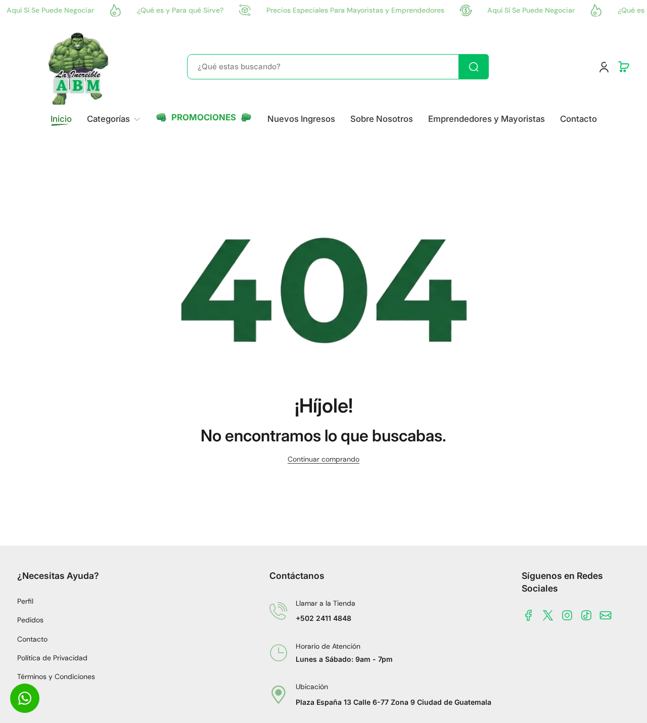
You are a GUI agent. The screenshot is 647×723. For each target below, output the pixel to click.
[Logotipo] (79, 67)
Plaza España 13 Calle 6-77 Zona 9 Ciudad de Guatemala (393, 702)
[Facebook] (529, 615)
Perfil (25, 601)
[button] (624, 67)
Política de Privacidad (52, 657)
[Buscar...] (473, 66)
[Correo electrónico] (605, 615)
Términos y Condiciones (56, 676)
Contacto (32, 639)
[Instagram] (567, 615)
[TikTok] (586, 615)
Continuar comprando (323, 459)
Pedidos (30, 619)
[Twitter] (548, 615)
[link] (113, 119)
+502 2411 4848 (323, 618)
